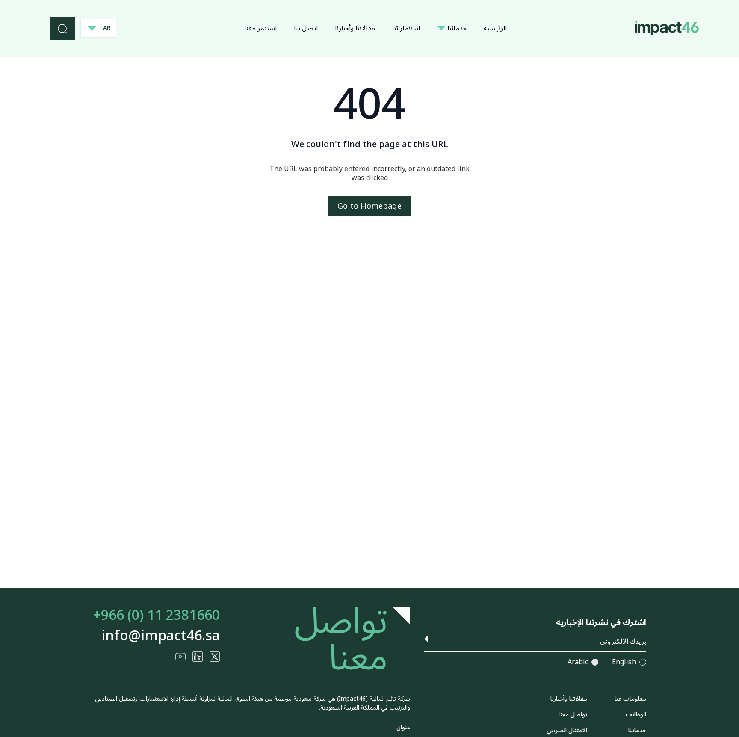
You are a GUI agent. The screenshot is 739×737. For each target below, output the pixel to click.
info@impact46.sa (160, 636)
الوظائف (636, 714)
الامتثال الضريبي (567, 730)
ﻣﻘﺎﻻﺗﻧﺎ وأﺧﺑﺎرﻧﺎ (355, 28)
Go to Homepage (369, 206)
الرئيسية (495, 28)
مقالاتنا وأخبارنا (568, 698)
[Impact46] (667, 28)
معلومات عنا (630, 698)
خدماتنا (637, 730)
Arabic (578, 662)
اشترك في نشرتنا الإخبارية (601, 622)
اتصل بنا (306, 28)
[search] (62, 28)
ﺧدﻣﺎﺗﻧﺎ (456, 28)
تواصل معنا (573, 714)
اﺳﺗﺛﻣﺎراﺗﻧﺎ (406, 28)
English (624, 662)
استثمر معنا (260, 28)
